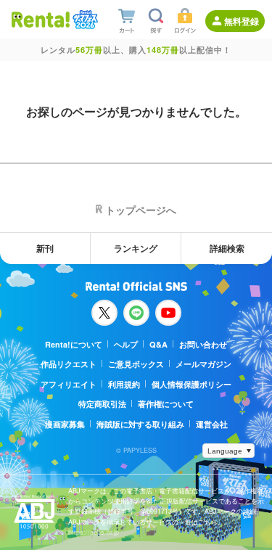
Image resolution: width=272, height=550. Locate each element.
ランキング (135, 248)
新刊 (45, 248)
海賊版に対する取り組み (140, 424)
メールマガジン (203, 363)
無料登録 (241, 21)
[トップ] (41, 19)
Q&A (158, 344)
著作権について (166, 403)
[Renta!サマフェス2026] (84, 19)
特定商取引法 (102, 403)
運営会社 (212, 424)
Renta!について (73, 344)
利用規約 (124, 384)
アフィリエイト (68, 384)
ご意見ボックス (136, 363)
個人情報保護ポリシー (191, 384)
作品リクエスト (68, 363)
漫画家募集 (65, 424)
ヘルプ (126, 344)
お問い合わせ (203, 344)
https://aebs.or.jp (93, 532)
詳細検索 (227, 248)
